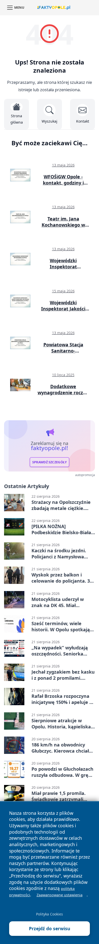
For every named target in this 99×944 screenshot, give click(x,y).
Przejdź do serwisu (49, 928)
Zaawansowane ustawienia (59, 895)
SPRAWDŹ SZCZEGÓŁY (49, 462)
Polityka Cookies (49, 914)
